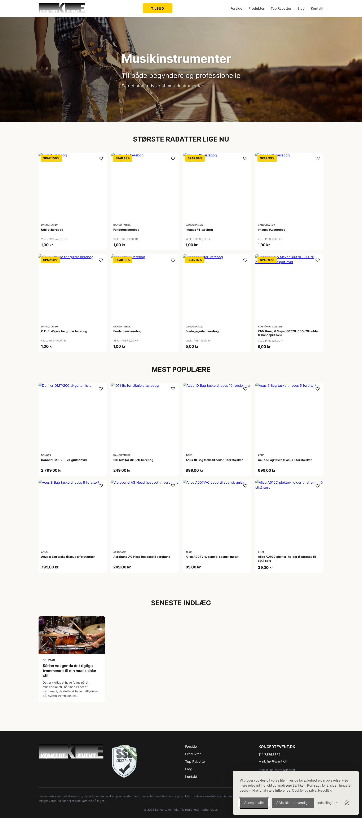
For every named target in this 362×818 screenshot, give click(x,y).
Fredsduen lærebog (127, 331)
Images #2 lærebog (272, 229)
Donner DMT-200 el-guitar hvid (64, 460)
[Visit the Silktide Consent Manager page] (347, 803)
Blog (301, 8)
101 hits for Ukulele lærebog (133, 460)
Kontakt (317, 8)
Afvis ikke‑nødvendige (292, 803)
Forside (236, 8)
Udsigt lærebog (52, 229)
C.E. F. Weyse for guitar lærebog (64, 331)
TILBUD (157, 8)
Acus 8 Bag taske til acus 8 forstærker (68, 556)
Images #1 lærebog (199, 229)
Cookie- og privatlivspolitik (277, 770)
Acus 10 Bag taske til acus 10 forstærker (214, 460)
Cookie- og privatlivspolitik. (312, 790)
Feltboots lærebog (126, 229)
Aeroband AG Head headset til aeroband (142, 556)
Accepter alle (254, 803)
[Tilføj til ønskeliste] (101, 158)
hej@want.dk (277, 761)
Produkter (256, 8)
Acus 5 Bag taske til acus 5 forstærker (285, 460)
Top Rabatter (281, 8)
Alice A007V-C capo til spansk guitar (212, 556)
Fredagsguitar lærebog (202, 331)
